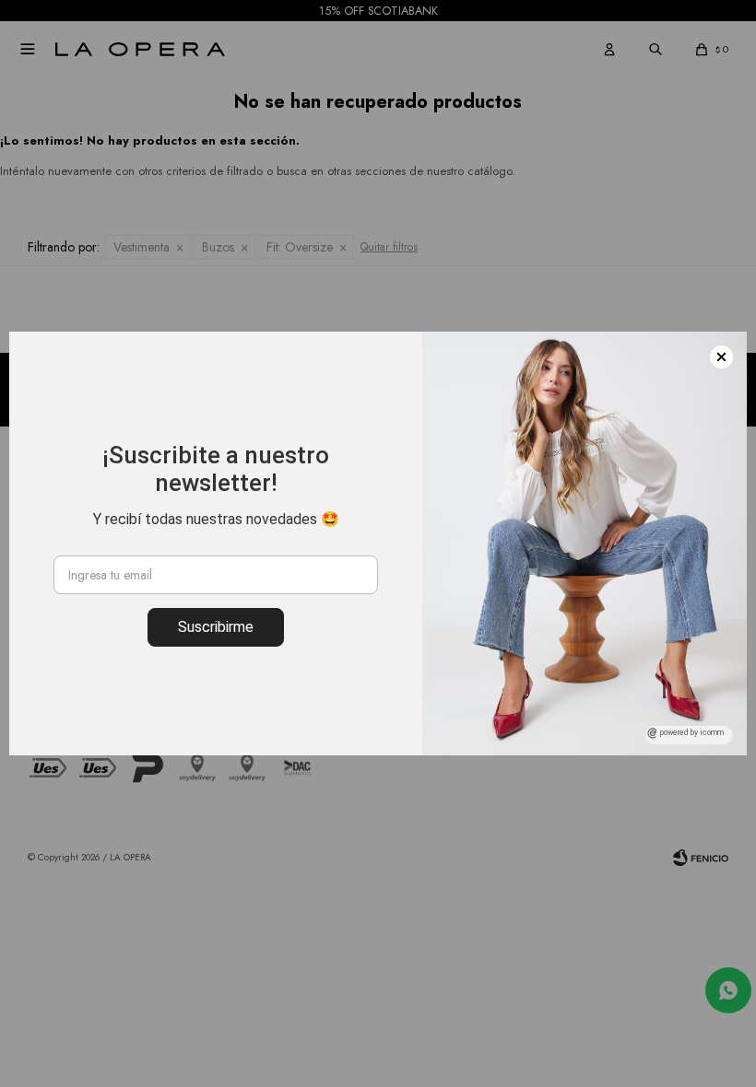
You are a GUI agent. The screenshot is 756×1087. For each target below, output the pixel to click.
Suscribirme (216, 627)
